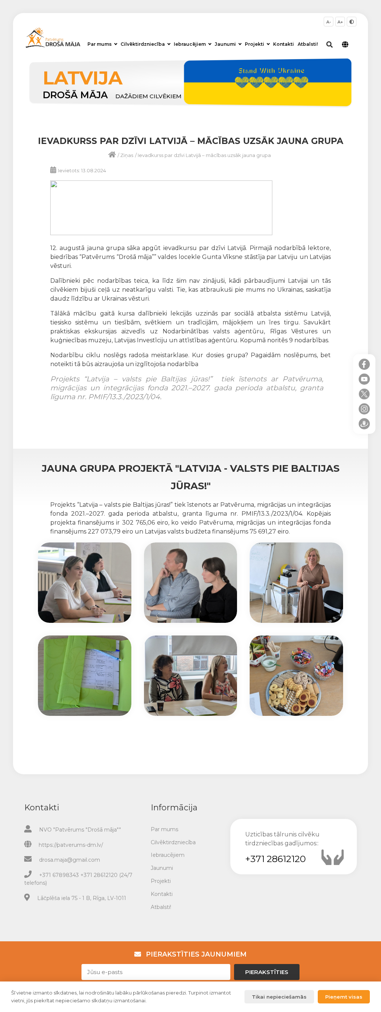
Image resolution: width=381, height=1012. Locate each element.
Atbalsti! (308, 44)
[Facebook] (364, 364)
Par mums (99, 44)
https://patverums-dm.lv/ (71, 845)
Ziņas (126, 155)
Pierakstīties (266, 972)
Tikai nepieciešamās (279, 997)
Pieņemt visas (343, 997)
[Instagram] (364, 408)
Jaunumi (225, 44)
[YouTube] (364, 379)
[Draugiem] (364, 423)
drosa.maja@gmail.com (69, 859)
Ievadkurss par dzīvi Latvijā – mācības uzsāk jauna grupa (204, 155)
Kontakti (283, 44)
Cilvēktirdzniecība (143, 44)
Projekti (254, 44)
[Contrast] (351, 21)
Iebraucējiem (190, 44)
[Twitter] (364, 394)
